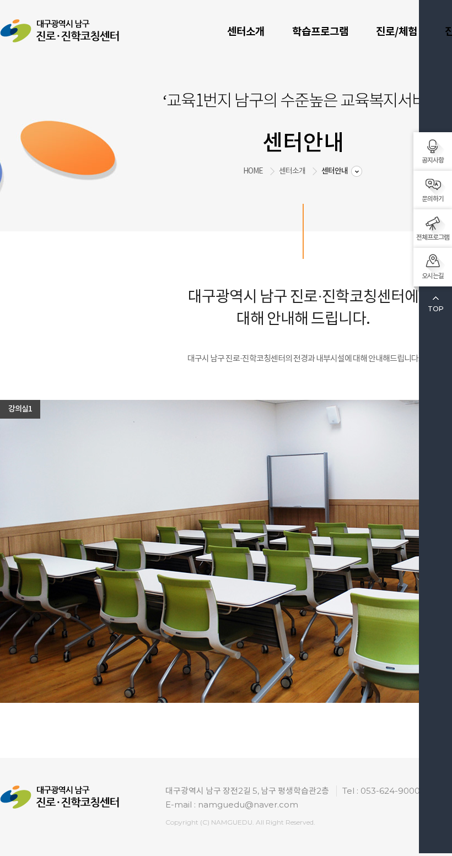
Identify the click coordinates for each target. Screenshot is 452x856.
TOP (436, 309)
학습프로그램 (320, 31)
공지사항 (433, 160)
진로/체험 (396, 31)
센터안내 (334, 171)
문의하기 (433, 199)
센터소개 (246, 31)
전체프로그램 (432, 237)
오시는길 (433, 276)
